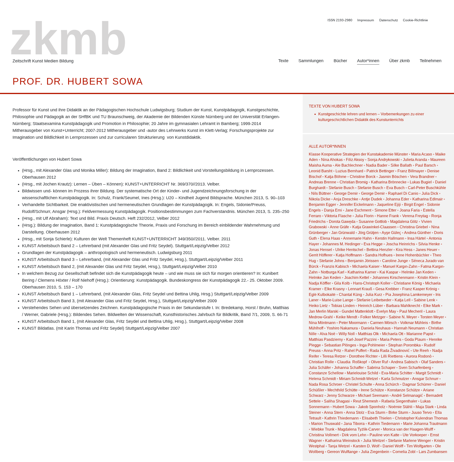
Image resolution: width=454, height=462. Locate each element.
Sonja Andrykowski (383, 160)
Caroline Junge (395, 261)
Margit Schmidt (428, 373)
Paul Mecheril (411, 311)
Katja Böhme (335, 177)
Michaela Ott (392, 334)
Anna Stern (333, 412)
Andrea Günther (418, 233)
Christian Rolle (321, 362)
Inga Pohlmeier (372, 345)
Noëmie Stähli (400, 407)
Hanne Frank (388, 216)
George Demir (346, 193)
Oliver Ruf (379, 362)
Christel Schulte (358, 384)
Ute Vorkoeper (415, 435)
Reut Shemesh (365, 401)
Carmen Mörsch (383, 323)
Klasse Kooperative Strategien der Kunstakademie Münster (359, 154)
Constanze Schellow (326, 373)
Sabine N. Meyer (403, 317)
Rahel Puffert (356, 351)
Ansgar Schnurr (425, 379)
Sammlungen (310, 60)
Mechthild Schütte (342, 390)
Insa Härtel (416, 238)
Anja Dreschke (345, 199)
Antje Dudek (371, 199)
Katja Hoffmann (349, 255)
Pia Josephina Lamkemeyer (408, 295)
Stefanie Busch (341, 188)
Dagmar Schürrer (416, 384)
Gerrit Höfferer (320, 255)
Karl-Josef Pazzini (361, 339)
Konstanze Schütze (403, 390)
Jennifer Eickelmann (356, 205)
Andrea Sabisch (404, 362)
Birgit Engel (414, 205)
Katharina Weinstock (342, 441)
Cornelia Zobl (404, 452)
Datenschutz (388, 20)
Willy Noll (347, 334)
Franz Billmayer (410, 171)
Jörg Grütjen (368, 233)
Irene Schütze (372, 390)
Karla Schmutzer (395, 379)
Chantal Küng (350, 295)
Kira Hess (404, 250)
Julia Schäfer (320, 368)
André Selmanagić (407, 395)
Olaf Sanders (432, 362)
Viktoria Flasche (338, 216)
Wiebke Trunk (322, 429)
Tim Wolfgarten (419, 446)
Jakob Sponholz (371, 407)
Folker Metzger (372, 317)
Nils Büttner (321, 193)
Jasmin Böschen (393, 177)
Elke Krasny (334, 289)
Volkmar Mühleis (414, 323)
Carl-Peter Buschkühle (427, 188)
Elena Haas (330, 238)
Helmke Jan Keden (418, 272)
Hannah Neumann (409, 328)
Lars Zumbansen (433, 452)
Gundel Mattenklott (357, 311)
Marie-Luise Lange (337, 300)
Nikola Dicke (319, 199)
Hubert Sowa (344, 407)
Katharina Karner (362, 272)
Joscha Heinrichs (400, 244)
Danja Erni (333, 210)
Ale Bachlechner (349, 165)
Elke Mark (431, 306)
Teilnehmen (430, 60)
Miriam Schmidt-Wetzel (358, 379)
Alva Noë (327, 334)
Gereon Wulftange (342, 452)
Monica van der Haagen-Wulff (408, 429)
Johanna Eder (397, 199)
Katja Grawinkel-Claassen (374, 227)
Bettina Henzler (380, 250)
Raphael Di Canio (403, 193)
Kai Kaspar (389, 272)
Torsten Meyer (432, 317)
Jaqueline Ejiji (389, 205)
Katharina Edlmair (427, 199)
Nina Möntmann (322, 323)
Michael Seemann (373, 395)
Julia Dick (430, 193)
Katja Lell (402, 300)
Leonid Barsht (320, 171)
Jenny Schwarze (341, 395)
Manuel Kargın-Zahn (400, 266)
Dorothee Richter (363, 356)
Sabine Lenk (424, 300)
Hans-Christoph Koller (371, 283)
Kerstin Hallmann (389, 238)
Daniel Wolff (393, 446)
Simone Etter (385, 210)
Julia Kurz (373, 295)
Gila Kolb (342, 283)
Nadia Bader (376, 165)
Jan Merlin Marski (323, 311)
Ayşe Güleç (391, 233)
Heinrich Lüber (370, 306)
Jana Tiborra (354, 424)
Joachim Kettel (356, 278)
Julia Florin (364, 216)
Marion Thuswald (325, 424)
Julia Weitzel (374, 441)
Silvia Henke (429, 244)
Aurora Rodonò (419, 356)
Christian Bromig (354, 182)
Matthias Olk (368, 334)
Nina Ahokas (332, 160)
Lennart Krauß (360, 289)
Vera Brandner (422, 177)
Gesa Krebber (387, 289)
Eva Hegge (373, 244)
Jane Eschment (358, 210)
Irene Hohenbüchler (412, 255)
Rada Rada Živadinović (390, 351)
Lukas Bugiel (421, 182)
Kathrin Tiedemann (384, 424)
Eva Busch (396, 188)
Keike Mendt (346, 317)
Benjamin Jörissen (363, 261)
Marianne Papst (419, 334)
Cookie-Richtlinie (415, 20)
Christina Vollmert (324, 435)
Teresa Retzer (334, 356)
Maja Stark (425, 407)
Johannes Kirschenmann (393, 278)
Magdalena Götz (404, 222)
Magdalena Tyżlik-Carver (359, 429)
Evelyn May (386, 311)
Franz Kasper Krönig (419, 289)
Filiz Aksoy (355, 160)
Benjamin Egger (322, 205)
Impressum (365, 20)
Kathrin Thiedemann (341, 418)
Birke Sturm (398, 412)
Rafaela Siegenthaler (399, 401)
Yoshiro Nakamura (342, 328)
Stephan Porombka (404, 345)
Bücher (340, 60)
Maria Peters (390, 339)
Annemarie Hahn (357, 238)
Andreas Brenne (322, 182)
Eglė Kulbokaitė (322, 295)
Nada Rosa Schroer (325, 384)
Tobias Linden (343, 306)
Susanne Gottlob (373, 222)
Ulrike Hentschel (349, 250)
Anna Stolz (355, 412)
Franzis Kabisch (335, 266)
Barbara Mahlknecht (403, 306)
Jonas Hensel (320, 250)
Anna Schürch (387, 384)
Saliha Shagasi (337, 401)
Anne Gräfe (339, 227)
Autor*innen (368, 60)
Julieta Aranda (415, 160)
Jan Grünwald (343, 233)
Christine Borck (362, 177)
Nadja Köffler (320, 283)
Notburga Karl (332, 272)
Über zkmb (399, 60)
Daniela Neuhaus (376, 328)
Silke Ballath (401, 165)
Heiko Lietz (318, 306)
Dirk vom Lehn (354, 435)
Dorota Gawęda (342, 222)
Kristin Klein (428, 278)
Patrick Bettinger (380, 171)
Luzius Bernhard (349, 171)
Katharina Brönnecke (388, 182)
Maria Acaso (421, 154)
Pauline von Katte (384, 435)
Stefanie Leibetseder (374, 300)
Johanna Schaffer (349, 368)
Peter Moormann (353, 323)
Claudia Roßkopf (352, 362)
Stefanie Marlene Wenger (409, 441)
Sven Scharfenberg (415, 368)
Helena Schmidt (322, 379)
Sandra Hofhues (379, 255)
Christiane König (408, 283)
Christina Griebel (414, 227)
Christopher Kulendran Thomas (421, 418)
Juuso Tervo (421, 412)
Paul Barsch (425, 165)
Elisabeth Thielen (377, 418)
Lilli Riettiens (392, 356)
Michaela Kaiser (366, 266)
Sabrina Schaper (381, 368)
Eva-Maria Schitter (396, 373)
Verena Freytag (415, 216)
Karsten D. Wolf (366, 446)
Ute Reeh (421, 351)
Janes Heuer (426, 250)
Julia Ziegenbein (375, 452)
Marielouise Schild (362, 373)
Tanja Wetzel (339, 446)
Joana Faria (410, 210)
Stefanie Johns (331, 261)
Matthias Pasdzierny (326, 339)
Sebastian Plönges (340, 345)
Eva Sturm (376, 412)
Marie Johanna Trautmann (425, 424)
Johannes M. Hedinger (341, 244)
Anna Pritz (332, 351)
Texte (283, 60)
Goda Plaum (415, 339)
